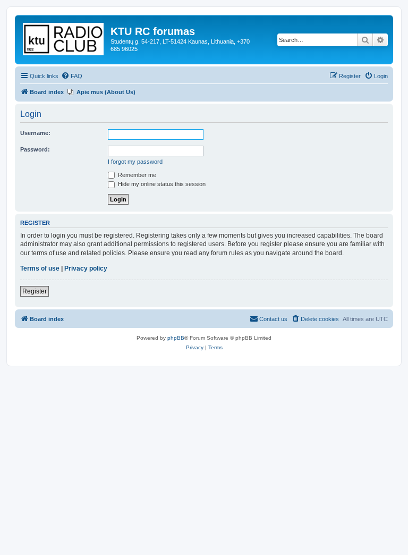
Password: (35, 149)
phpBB (175, 338)
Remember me (136, 175)
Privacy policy (85, 268)
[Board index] (64, 37)
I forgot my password (135, 161)
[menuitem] (71, 76)
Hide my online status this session (161, 184)
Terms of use (40, 268)
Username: (35, 133)
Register (34, 291)
